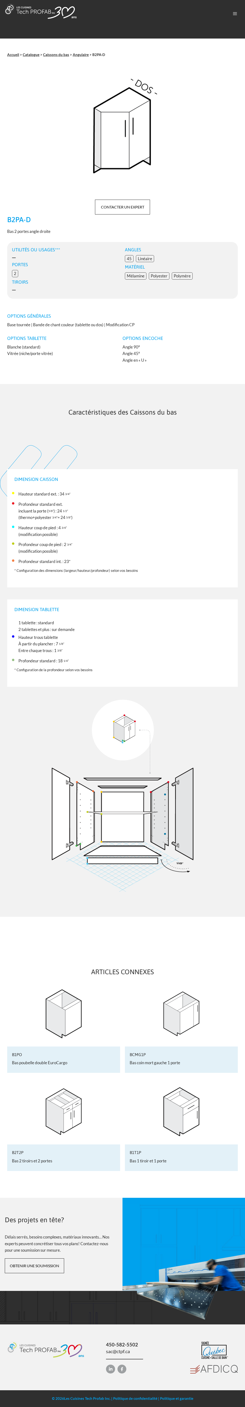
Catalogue (31, 54)
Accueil (13, 54)
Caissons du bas (56, 54)
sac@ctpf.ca (118, 1351)
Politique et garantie (176, 1398)
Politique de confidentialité (135, 1398)
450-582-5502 (122, 1344)
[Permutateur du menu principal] (235, 13)
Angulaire (81, 54)
